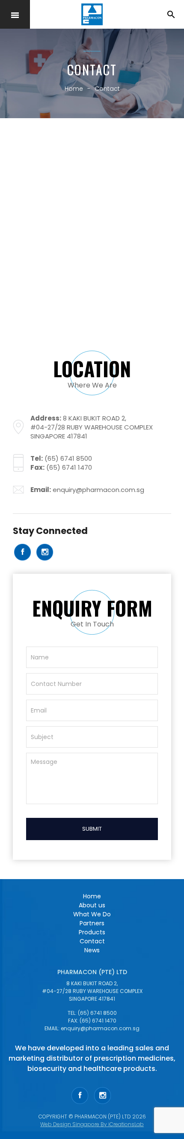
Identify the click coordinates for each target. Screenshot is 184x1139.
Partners (92, 923)
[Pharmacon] (92, 14)
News (92, 950)
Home (92, 896)
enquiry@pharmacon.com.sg (98, 489)
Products (92, 932)
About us (92, 905)
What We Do (92, 914)
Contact (92, 941)
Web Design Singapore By (92, 1124)
